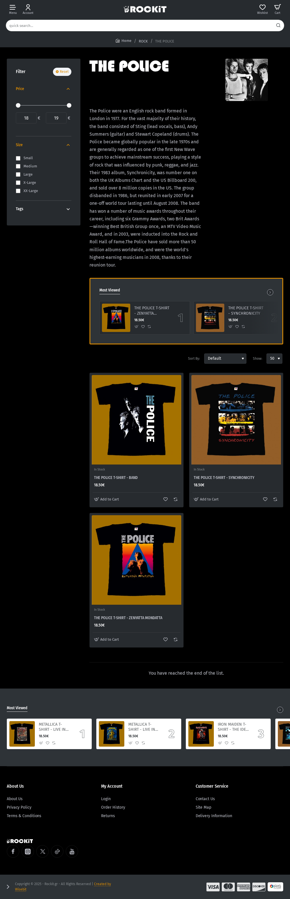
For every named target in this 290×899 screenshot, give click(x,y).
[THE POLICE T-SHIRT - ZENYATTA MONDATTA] (116, 318)
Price (20, 88)
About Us (15, 786)
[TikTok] (57, 851)
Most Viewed (109, 290)
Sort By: (194, 359)
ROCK (143, 41)
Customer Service (212, 786)
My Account (111, 786)
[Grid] (94, 358)
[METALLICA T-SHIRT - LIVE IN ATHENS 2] (22, 734)
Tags (19, 208)
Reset (64, 72)
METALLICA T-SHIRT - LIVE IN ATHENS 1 (141, 727)
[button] (136, 326)
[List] (104, 358)
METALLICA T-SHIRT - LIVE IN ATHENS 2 (52, 727)
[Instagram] (28, 851)
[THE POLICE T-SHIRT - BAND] (136, 420)
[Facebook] (13, 851)
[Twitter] (42, 851)
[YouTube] (72, 851)
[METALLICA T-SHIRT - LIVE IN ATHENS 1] (111, 734)
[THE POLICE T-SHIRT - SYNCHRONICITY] (210, 318)
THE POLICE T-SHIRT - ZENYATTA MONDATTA (151, 311)
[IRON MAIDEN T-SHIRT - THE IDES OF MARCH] (201, 734)
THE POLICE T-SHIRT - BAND (116, 477)
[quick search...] (278, 25)
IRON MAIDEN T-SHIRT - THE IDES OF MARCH (233, 727)
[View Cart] (277, 9)
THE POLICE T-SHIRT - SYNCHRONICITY (245, 311)
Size (19, 144)
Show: (257, 359)
